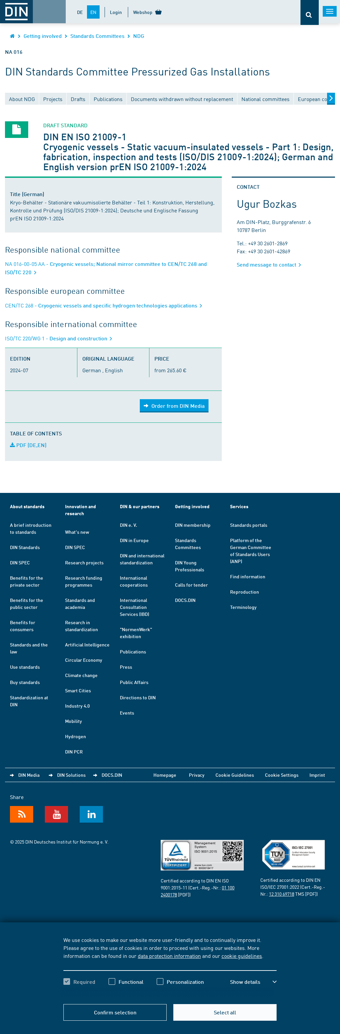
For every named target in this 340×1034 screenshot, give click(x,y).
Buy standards (25, 682)
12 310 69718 (281, 893)
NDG (138, 36)
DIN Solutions (71, 775)
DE (80, 12)
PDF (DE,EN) (30, 445)
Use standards (25, 667)
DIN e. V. (128, 525)
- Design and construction (57, 338)
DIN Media (29, 775)
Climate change (81, 675)
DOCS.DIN (185, 600)
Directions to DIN (138, 697)
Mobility (73, 721)
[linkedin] (91, 814)
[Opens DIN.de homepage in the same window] (12, 36)
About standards (27, 506)
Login (116, 12)
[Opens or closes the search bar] (309, 12)
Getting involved (43, 36)
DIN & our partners (139, 506)
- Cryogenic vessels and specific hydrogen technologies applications (102, 305)
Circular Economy (83, 660)
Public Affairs (134, 682)
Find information (247, 576)
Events (127, 713)
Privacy (197, 775)
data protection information (169, 955)
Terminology (243, 607)
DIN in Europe (134, 540)
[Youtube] (56, 814)
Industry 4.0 (77, 706)
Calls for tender (191, 585)
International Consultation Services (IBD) (134, 607)
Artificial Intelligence (87, 644)
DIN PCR (74, 751)
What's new (77, 532)
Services (239, 506)
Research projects (84, 562)
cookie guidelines (241, 955)
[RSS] (21, 814)
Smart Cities (78, 690)
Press (126, 667)
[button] (253, 982)
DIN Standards (25, 547)
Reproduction (244, 592)
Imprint (317, 775)
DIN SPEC (20, 562)
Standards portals (248, 525)
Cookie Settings (281, 775)
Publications (133, 651)
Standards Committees (97, 36)
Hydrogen (75, 736)
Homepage (164, 775)
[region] (170, 966)
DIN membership (193, 525)
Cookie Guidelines (234, 775)
